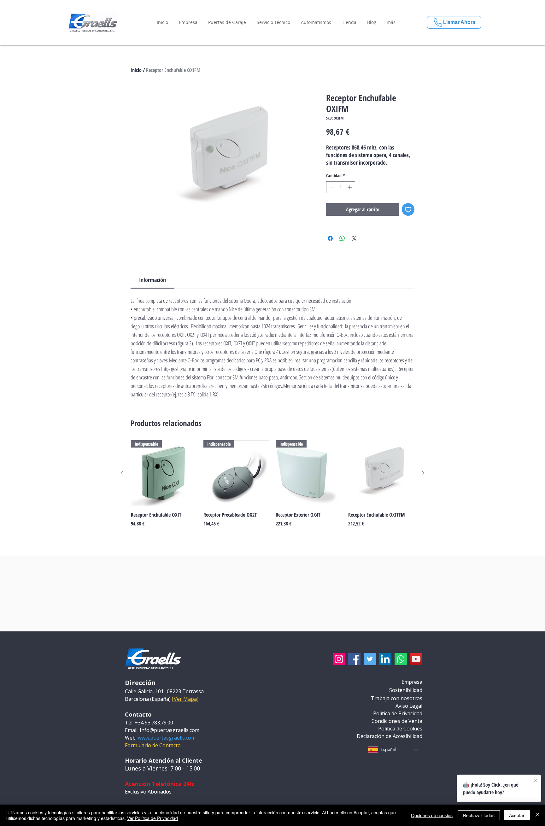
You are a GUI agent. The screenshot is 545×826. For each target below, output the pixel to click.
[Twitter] (370, 659)
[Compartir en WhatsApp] (342, 238)
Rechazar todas (479, 815)
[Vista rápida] (381, 473)
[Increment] (350, 187)
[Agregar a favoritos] (408, 209)
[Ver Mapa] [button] (185, 698)
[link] (152, 280)
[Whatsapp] (401, 659)
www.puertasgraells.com (167, 737)
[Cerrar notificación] (535, 780)
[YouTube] (416, 659)
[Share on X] (354, 238)
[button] (188, 22)
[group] (272, 487)
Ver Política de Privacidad (152, 818)
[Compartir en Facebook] (330, 238)
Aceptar (516, 815)
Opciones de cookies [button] (432, 815)
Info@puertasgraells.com (169, 730)
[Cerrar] (537, 815)
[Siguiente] (423, 473)
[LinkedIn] (385, 659)
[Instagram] (339, 659)
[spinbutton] (340, 187)
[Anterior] (122, 473)
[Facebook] (354, 659)
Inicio (136, 70)
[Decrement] (331, 187)
